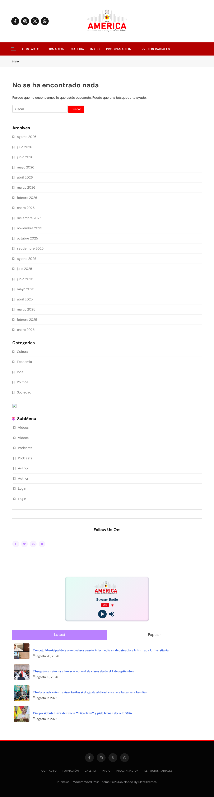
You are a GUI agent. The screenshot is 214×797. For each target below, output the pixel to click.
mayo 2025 (25, 289)
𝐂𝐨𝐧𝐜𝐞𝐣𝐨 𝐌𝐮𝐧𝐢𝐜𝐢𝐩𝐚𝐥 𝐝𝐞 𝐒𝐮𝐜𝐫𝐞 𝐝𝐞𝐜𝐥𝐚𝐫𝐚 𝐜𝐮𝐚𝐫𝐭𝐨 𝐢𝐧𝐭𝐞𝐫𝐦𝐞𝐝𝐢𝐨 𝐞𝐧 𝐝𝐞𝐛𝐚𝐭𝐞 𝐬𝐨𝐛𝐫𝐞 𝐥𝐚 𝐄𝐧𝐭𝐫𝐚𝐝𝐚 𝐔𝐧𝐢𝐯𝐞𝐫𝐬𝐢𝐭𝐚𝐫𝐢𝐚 (101, 650)
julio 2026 (24, 147)
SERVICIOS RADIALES (154, 49)
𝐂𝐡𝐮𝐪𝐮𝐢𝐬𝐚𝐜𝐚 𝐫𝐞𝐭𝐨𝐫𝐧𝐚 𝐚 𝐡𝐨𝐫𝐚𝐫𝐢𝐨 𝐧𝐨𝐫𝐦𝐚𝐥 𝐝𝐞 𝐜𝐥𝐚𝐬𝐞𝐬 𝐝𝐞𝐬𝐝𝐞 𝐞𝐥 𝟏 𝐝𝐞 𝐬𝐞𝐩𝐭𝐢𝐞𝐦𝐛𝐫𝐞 (83, 671)
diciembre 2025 (29, 218)
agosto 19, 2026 (47, 677)
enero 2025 (26, 329)
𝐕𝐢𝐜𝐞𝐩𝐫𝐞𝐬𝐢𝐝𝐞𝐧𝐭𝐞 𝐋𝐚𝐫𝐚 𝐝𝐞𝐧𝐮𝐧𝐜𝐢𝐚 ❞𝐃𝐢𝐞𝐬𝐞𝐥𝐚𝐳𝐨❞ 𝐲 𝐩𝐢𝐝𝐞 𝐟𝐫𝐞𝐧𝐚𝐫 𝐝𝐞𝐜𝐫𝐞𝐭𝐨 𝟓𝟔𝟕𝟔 (82, 713)
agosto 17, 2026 (47, 698)
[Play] (102, 614)
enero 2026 (26, 208)
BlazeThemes (147, 782)
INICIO (95, 49)
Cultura (22, 351)
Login (22, 488)
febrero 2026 (27, 197)
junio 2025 (25, 279)
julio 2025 (24, 269)
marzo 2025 (26, 309)
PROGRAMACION (118, 49)
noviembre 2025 (29, 228)
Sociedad (24, 392)
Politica (22, 382)
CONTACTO (30, 49)
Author (23, 468)
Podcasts (25, 448)
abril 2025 (25, 299)
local (20, 372)
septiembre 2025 (30, 248)
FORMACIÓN (55, 49)
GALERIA (77, 49)
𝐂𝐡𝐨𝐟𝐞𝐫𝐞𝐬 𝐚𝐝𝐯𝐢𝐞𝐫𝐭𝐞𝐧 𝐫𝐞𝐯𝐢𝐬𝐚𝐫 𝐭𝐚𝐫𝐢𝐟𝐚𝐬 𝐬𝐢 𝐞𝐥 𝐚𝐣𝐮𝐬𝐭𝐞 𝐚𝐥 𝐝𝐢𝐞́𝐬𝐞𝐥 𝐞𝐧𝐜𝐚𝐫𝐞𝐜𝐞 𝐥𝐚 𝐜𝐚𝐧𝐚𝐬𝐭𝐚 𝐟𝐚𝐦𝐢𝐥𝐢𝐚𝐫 (90, 692)
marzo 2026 (26, 187)
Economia (24, 362)
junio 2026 (25, 157)
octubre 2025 (27, 238)
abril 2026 (25, 177)
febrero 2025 (27, 319)
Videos (23, 427)
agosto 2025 (26, 258)
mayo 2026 (25, 167)
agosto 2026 (26, 137)
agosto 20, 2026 (48, 656)
